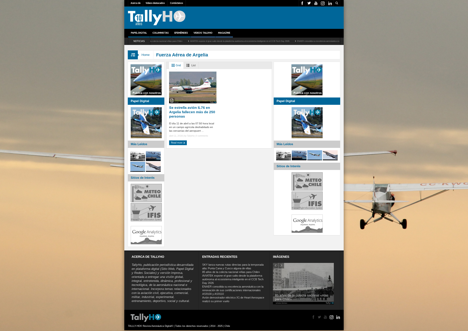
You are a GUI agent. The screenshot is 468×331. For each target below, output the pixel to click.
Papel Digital (139, 32)
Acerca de (135, 3)
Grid (178, 65)
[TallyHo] (156, 17)
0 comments (201, 136)
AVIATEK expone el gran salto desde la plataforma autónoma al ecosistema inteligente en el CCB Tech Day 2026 (194, 41)
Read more (177, 142)
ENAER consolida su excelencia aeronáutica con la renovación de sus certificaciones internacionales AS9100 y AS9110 (305, 41)
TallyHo (191, 136)
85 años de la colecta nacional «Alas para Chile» (231, 271)
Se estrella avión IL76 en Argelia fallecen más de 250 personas (192, 112)
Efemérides (181, 32)
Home (145, 55)
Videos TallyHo (203, 32)
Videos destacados (155, 3)
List (193, 65)
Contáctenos (176, 3)
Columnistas (160, 32)
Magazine (224, 32)
